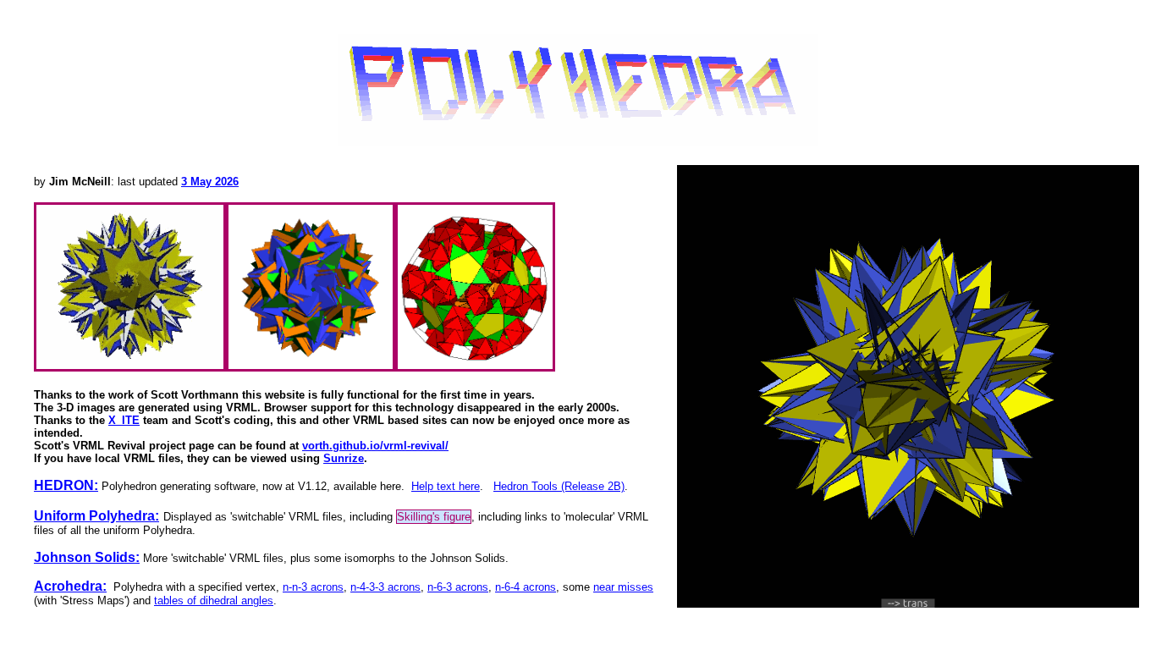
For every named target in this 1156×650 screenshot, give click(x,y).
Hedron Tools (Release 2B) (559, 486)
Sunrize (343, 458)
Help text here (445, 486)
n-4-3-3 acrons (385, 587)
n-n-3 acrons (313, 587)
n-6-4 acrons (525, 587)
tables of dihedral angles (213, 600)
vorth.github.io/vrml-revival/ (375, 445)
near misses (623, 587)
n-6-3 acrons (457, 587)
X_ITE (124, 420)
